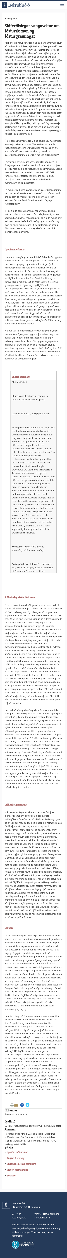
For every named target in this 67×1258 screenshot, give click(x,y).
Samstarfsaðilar (42, 1217)
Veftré (37, 1213)
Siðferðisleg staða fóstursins (21, 1163)
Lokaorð (11, 1175)
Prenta (12, 1105)
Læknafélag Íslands (23, 1245)
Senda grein (16, 1105)
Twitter (27, 1105)
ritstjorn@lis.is (19, 1217)
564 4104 (16, 1213)
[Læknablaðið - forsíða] (16, 4)
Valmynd (62, 5)
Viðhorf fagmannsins (17, 1169)
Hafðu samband (51, 1213)
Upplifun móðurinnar (17, 1152)
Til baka (8, 1105)
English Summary (15, 1158)
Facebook (22, 1105)
